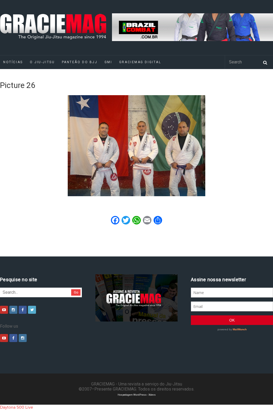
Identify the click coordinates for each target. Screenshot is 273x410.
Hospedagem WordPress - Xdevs (137, 394)
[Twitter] (32, 310)
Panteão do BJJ (80, 62)
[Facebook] (23, 310)
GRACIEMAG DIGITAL (140, 62)
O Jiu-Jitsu (42, 62)
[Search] (265, 62)
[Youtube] (4, 310)
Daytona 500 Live (16, 407)
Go (76, 292)
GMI (108, 62)
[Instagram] (13, 310)
